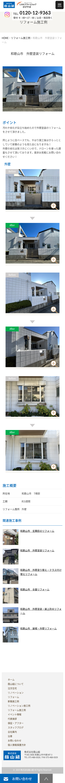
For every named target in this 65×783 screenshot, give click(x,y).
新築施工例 (13, 701)
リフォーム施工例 (17, 710)
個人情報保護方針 (17, 745)
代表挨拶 (12, 719)
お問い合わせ (14, 740)
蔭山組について (16, 684)
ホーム (11, 680)
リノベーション (16, 693)
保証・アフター (16, 723)
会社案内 (12, 732)
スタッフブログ (16, 727)
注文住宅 (12, 688)
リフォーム (13, 697)
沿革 (10, 736)
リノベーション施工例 (19, 706)
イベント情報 (14, 714)
